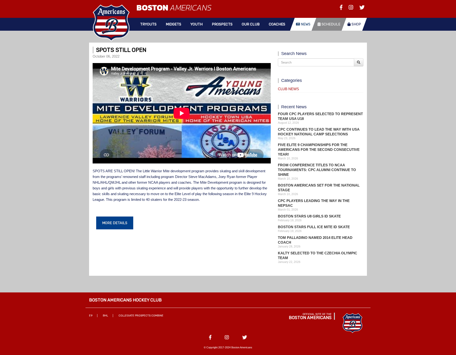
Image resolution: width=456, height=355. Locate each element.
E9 (90, 315)
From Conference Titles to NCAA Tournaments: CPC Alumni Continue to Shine (317, 170)
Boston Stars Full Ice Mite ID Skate (314, 227)
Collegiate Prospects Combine (141, 315)
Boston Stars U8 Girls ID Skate (309, 216)
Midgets (173, 24)
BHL (105, 315)
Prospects (222, 24)
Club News (288, 89)
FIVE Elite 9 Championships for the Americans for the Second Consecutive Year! (319, 149)
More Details (114, 223)
